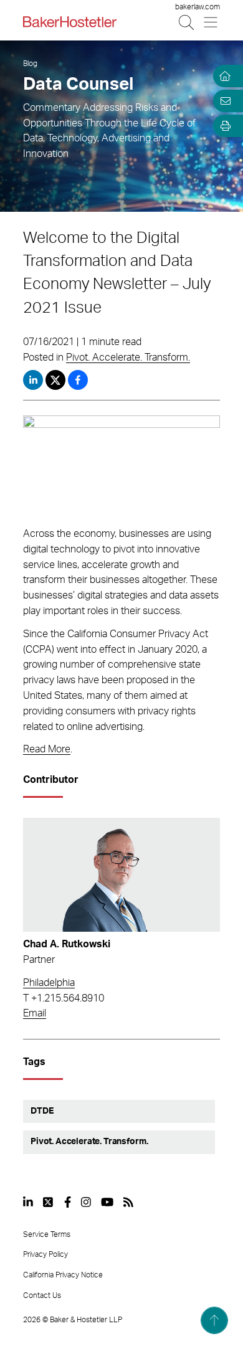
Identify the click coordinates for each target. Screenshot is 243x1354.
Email (34, 1013)
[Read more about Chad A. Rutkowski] (121, 875)
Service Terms (46, 1234)
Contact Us (42, 1295)
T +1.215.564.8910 (63, 998)
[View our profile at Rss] (128, 1202)
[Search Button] (187, 22)
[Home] (223, 76)
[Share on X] (56, 380)
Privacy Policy (45, 1254)
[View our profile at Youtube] (107, 1202)
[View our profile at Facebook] (67, 1202)
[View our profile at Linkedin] (28, 1202)
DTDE (42, 1111)
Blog (30, 63)
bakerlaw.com (197, 7)
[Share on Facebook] (78, 380)
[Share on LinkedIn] (33, 380)
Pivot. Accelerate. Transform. (128, 357)
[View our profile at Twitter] (48, 1202)
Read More (46, 749)
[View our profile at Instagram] (86, 1202)
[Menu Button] (211, 22)
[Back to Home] (70, 22)
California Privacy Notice (63, 1275)
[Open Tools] (223, 125)
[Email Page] (223, 100)
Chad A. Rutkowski (66, 944)
